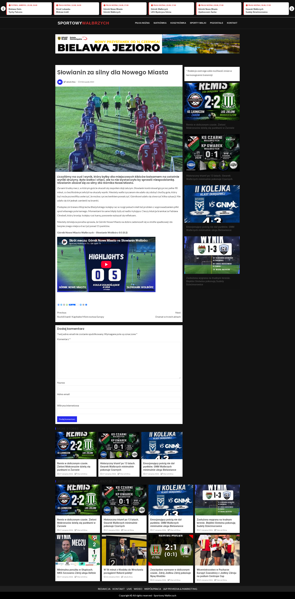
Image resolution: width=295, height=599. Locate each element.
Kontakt (232, 23)
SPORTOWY (83, 23)
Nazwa (61, 382)
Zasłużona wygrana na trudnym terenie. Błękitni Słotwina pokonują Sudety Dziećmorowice (208, 281)
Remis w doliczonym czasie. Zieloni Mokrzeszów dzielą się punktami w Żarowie (73, 466)
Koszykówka (178, 23)
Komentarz (64, 339)
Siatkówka (160, 23)
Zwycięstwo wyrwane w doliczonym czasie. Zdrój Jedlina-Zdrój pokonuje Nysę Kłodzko (170, 573)
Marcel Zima (82, 474)
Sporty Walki (198, 23)
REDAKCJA (104, 588)
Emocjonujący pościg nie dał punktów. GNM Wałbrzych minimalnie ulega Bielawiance (159, 466)
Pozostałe (216, 23)
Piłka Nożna (142, 23)
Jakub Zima (71, 82)
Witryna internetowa (68, 405)
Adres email (63, 394)
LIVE (129, 588)
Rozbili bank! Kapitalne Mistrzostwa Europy (80, 314)
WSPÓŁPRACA (152, 588)
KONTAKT (118, 588)
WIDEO (138, 588)
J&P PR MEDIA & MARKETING (180, 588)
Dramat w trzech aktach (168, 314)
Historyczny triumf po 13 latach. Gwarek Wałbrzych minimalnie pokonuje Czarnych (117, 466)
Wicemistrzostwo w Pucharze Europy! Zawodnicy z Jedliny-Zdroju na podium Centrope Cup (216, 573)
